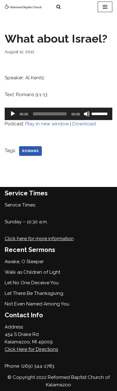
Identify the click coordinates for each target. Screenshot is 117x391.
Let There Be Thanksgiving (34, 293)
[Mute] (87, 114)
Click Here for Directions (31, 349)
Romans (30, 151)
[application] (58, 114)
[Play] (13, 114)
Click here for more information (39, 238)
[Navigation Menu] (105, 7)
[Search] (58, 6)
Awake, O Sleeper (24, 261)
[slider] (100, 113)
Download (84, 124)
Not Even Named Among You (37, 304)
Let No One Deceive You (32, 283)
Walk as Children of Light (32, 272)
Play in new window (47, 124)
